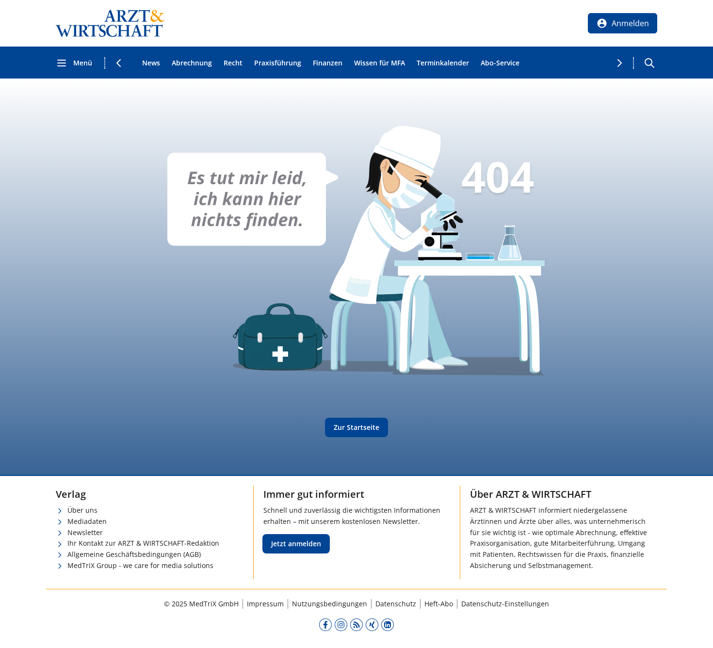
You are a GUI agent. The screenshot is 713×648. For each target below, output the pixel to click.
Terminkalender (443, 62)
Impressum (265, 603)
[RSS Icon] (356, 624)
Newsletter (85, 532)
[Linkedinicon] (387, 624)
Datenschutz (395, 603)
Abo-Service (500, 62)
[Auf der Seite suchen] (649, 63)
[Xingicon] (372, 624)
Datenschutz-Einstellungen (505, 603)
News (151, 62)
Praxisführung (277, 62)
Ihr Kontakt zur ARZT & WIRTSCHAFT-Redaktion (143, 543)
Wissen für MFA (379, 62)
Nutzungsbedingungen (329, 603)
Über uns (82, 510)
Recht (233, 62)
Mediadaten (87, 521)
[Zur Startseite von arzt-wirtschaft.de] (110, 23)
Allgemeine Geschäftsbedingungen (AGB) (134, 554)
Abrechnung (192, 62)
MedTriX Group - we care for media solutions (140, 565)
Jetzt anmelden (296, 543)
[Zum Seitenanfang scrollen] (695, 630)
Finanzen (327, 62)
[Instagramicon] (341, 624)
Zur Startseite (356, 427)
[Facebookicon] (325, 624)
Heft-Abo (438, 603)
